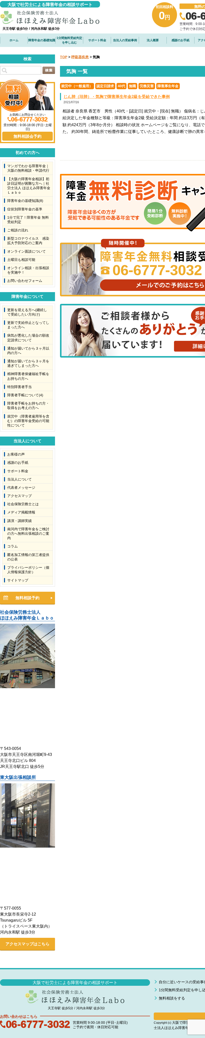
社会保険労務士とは (23, 504)
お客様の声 (16, 454)
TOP (63, 57)
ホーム (14, 40)
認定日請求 (105, 86)
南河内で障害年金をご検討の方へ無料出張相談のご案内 (28, 533)
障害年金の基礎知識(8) (25, 201)
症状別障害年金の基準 (24, 209)
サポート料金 (97, 40)
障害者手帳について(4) (25, 395)
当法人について (19, 479)
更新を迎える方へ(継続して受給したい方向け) (27, 312)
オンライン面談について (26, 251)
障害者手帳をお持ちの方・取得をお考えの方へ (28, 405)
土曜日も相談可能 (21, 260)
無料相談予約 (28, 598)
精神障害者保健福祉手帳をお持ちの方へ (28, 376)
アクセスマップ (19, 496)
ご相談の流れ (17, 230)
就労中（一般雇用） (77, 86)
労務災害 (147, 86)
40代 (121, 86)
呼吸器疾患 (80, 57)
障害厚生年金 (168, 86)
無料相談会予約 (28, 136)
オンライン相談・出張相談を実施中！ (28, 270)
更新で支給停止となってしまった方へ (28, 325)
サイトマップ (17, 580)
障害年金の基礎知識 (41, 40)
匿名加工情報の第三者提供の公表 (28, 557)
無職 (132, 86)
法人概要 (153, 40)
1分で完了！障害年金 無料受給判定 (28, 219)
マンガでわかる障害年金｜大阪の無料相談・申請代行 (28, 168)
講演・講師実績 (19, 521)
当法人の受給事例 (125, 40)
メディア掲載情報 (21, 512)
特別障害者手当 (19, 387)
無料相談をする (172, 998)
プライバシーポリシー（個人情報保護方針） (28, 569)
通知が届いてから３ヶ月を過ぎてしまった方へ (28, 363)
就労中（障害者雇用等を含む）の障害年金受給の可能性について (28, 420)
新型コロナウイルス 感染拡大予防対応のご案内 (28, 240)
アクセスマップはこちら (28, 944)
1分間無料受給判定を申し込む (69, 40)
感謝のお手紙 (181, 40)
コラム (12, 546)
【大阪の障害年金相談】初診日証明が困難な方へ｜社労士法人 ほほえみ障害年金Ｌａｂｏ (28, 186)
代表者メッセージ (21, 488)
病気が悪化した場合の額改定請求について (28, 337)
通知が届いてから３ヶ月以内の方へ (28, 350)
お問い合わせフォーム (24, 281)
